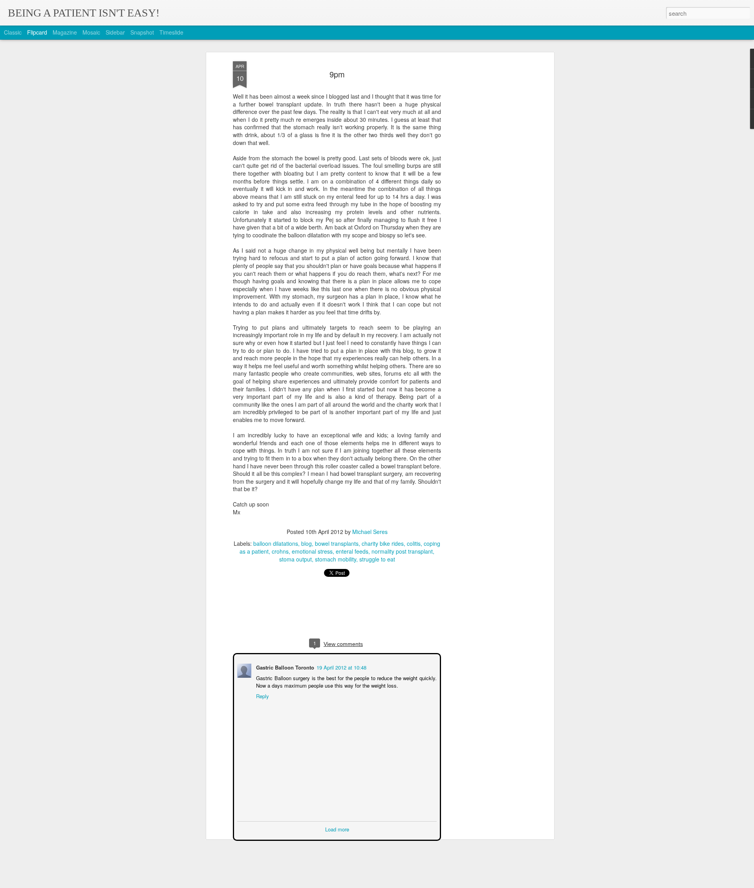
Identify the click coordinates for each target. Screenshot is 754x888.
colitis (414, 543)
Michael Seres (370, 532)
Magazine (65, 32)
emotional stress (312, 551)
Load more (337, 828)
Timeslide (171, 32)
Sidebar (115, 32)
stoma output (295, 559)
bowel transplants (337, 543)
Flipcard (37, 32)
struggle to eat (377, 559)
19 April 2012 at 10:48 (341, 666)
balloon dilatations (275, 543)
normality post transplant (402, 551)
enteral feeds (352, 551)
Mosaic (91, 32)
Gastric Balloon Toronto (284, 666)
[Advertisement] (484, 185)
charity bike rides (383, 543)
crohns (280, 551)
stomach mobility (335, 559)
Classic (13, 32)
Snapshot (142, 32)
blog (306, 543)
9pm (337, 74)
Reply (261, 695)
